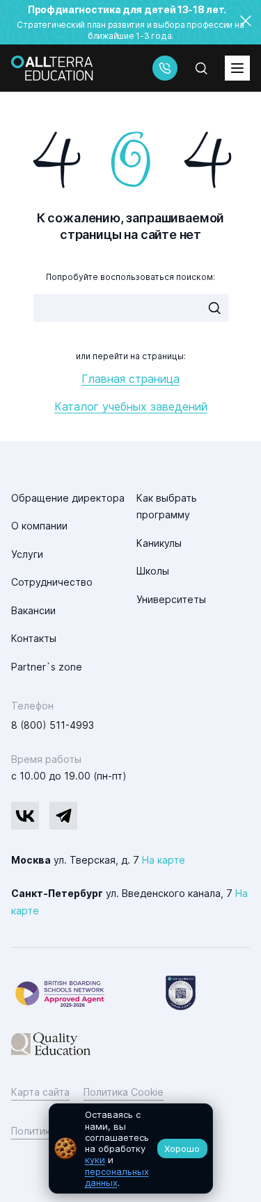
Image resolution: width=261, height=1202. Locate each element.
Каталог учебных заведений (130, 406)
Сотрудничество (52, 582)
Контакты (33, 638)
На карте (163, 860)
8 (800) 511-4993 (52, 725)
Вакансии (33, 610)
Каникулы (159, 543)
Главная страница (130, 379)
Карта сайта (40, 1092)
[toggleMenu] (237, 68)
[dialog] (131, 1148)
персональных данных (117, 1177)
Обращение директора (68, 498)
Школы (152, 571)
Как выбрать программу (166, 506)
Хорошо (182, 1148)
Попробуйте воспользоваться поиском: (130, 277)
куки (95, 1159)
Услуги (27, 554)
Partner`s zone (46, 667)
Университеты (171, 599)
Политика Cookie (124, 1092)
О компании (39, 526)
